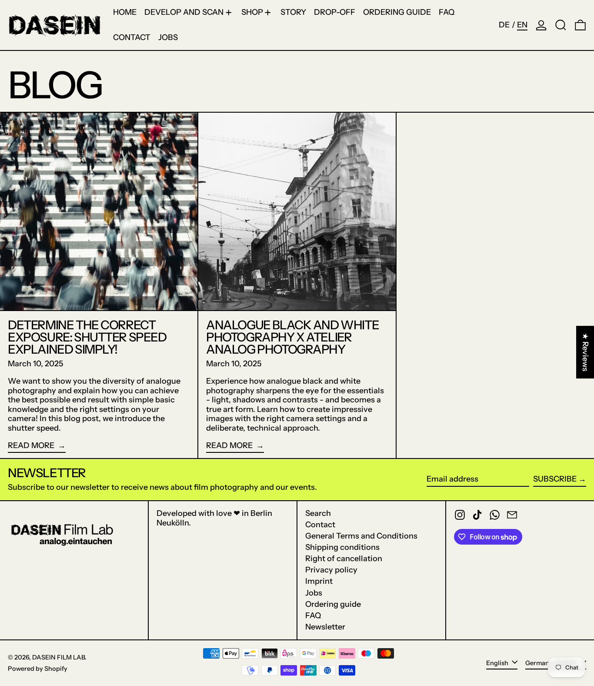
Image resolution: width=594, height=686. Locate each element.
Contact (320, 524)
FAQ (313, 615)
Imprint (319, 581)
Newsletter (325, 627)
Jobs (313, 593)
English (498, 662)
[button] (561, 25)
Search (318, 513)
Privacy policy (331, 570)
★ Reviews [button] (585, 352)
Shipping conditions (342, 547)
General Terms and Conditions (361, 536)
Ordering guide (333, 604)
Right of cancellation (343, 558)
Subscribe (555, 479)
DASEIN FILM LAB (58, 657)
